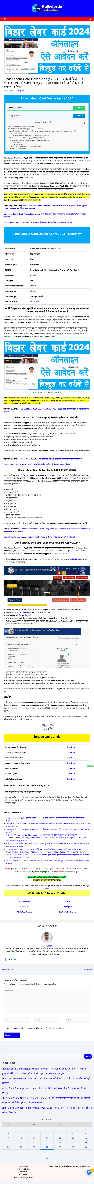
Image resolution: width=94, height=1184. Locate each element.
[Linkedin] (15, 959)
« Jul (46, 1158)
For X (68, 901)
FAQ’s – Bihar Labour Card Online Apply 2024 (27, 146)
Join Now (79, 108)
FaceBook (24, 907)
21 (60, 1143)
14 (60, 1138)
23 (86, 1143)
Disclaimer (23, 1166)
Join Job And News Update (18, 148)
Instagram (68, 907)
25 (21, 1147)
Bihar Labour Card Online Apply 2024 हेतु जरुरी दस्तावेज (28, 138)
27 (47, 1147)
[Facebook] (6, 959)
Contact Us (23, 1175)
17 (8, 1143)
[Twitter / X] (10, 959)
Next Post (89, 970)
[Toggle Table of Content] (83, 123)
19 (34, 1143)
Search (88, 1056)
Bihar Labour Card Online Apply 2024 (21, 126)
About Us (24, 1172)
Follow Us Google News (23, 1178)
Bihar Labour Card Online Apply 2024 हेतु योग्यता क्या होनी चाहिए (30, 135)
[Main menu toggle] (4, 19)
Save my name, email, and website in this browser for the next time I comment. (37, 1028)
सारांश (18, 142)
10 (8, 1138)
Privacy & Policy (23, 1169)
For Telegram (24, 901)
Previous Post (6, 970)
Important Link (21, 144)
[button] (91, 19)
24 (8, 1147)
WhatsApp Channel (24, 912)
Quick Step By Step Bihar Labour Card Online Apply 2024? (30, 140)
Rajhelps (86, 1166)
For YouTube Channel (67, 912)
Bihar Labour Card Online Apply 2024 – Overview (25, 129)
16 (86, 1138)
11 (21, 1138)
